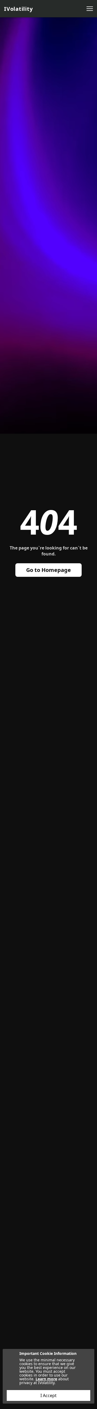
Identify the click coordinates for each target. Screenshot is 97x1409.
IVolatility (18, 8)
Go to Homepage (48, 570)
